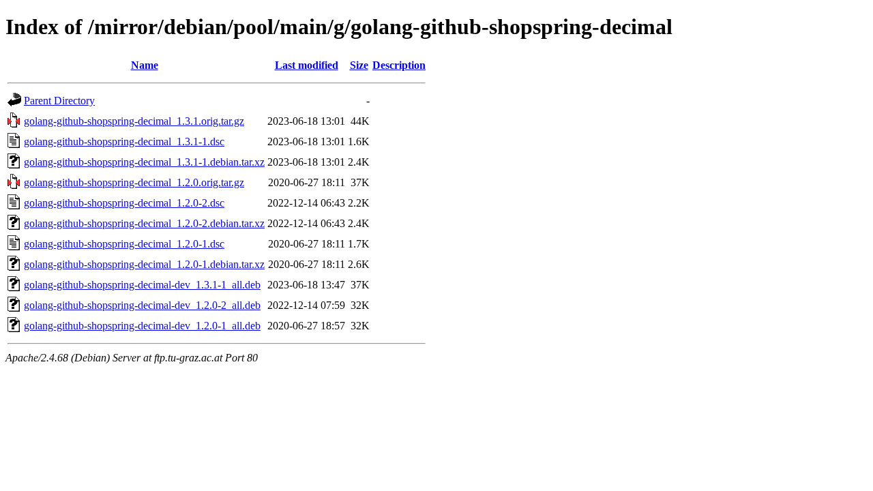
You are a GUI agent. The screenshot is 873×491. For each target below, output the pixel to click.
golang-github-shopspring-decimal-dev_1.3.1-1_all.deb (142, 285)
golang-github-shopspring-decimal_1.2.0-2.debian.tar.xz (144, 223)
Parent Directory (59, 100)
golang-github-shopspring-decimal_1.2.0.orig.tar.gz (134, 182)
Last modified (306, 65)
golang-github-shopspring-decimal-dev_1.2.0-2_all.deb (142, 305)
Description (399, 65)
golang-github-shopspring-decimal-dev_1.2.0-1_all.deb (142, 325)
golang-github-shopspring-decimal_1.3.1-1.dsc (124, 141)
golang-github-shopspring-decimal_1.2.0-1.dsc (124, 244)
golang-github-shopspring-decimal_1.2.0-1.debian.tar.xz (144, 264)
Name (144, 65)
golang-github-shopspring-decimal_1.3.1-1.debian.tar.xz (144, 162)
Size (359, 65)
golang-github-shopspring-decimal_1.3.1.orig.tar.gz (134, 121)
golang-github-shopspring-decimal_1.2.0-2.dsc (124, 203)
